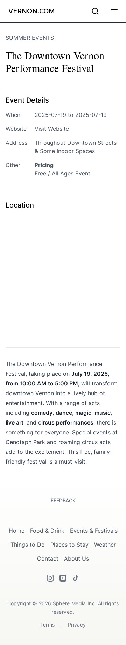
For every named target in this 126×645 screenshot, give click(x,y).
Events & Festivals (94, 530)
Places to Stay (69, 544)
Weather (105, 544)
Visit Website (52, 128)
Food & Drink (47, 530)
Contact (47, 558)
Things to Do (27, 544)
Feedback (63, 500)
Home (16, 530)
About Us (76, 558)
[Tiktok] (75, 578)
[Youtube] (62, 578)
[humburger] (114, 11)
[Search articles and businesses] (95, 11)
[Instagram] (50, 578)
